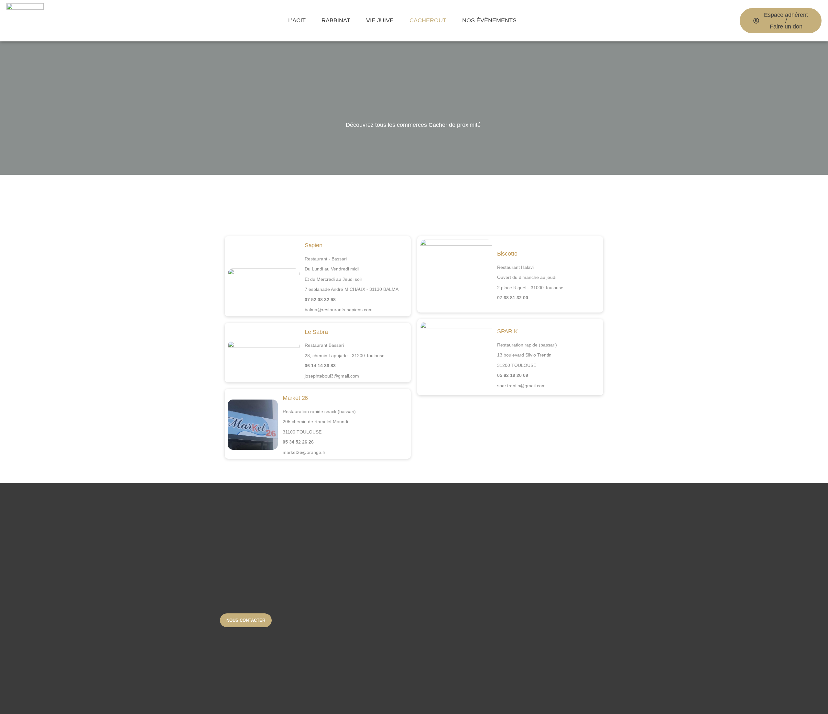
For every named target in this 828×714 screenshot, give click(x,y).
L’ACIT (297, 20)
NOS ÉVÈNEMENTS (489, 20)
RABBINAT (335, 20)
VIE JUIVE (380, 20)
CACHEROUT (427, 20)
